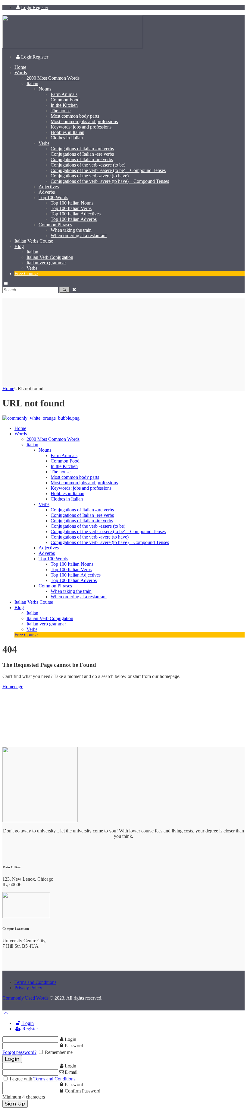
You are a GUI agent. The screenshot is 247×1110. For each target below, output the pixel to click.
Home (8, 388)
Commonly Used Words (25, 997)
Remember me (58, 1052)
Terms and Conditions (35, 982)
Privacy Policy (28, 987)
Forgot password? (19, 1052)
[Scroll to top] (5, 1013)
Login (27, 1023)
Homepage (12, 686)
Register (29, 1028)
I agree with (41, 1078)
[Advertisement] (123, 340)
